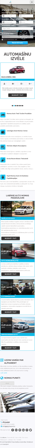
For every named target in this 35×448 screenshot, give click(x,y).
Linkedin (23, 430)
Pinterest (27, 430)
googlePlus (16, 430)
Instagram (19, 430)
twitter (30, 430)
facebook (12, 430)
